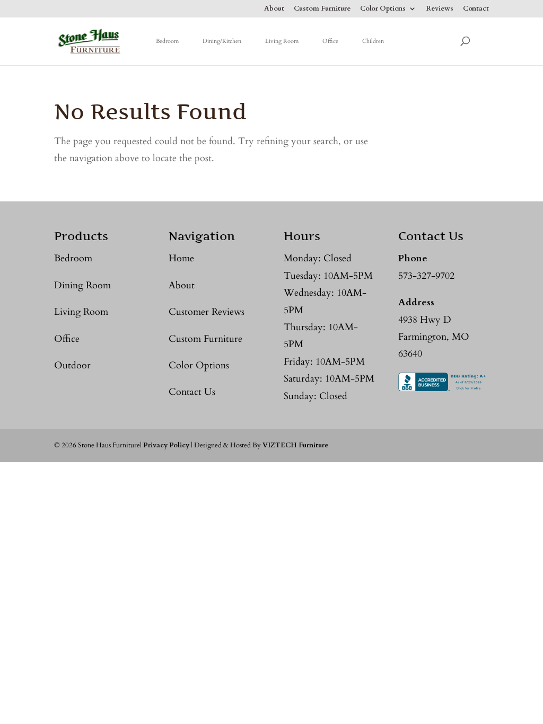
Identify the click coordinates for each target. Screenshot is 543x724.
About (274, 9)
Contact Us (192, 392)
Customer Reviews (206, 312)
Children (373, 41)
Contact (476, 9)
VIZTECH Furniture (295, 445)
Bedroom (167, 41)
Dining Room (82, 285)
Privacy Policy (166, 445)
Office (330, 41)
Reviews (439, 9)
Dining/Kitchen (222, 41)
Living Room (282, 41)
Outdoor (72, 365)
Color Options (383, 9)
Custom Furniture (322, 9)
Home (181, 258)
